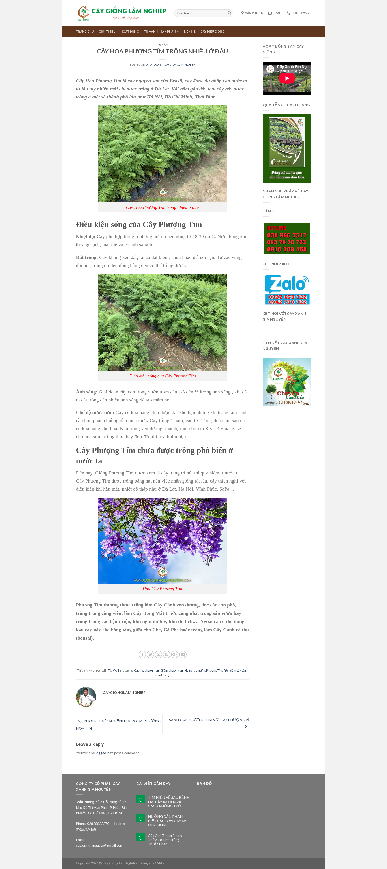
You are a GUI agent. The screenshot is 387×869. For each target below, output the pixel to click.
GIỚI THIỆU (107, 31)
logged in (102, 753)
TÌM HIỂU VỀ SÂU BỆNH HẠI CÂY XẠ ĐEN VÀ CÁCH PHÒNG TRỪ (169, 801)
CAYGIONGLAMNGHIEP (179, 64)
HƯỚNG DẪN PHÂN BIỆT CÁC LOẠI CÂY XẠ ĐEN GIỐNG (167, 820)
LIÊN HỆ (190, 31)
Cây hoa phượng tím (147, 670)
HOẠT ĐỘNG (129, 31)
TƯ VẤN (149, 31)
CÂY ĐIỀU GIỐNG (212, 31)
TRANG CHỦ (85, 31)
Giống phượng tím (172, 670)
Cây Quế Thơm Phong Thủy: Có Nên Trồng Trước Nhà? (165, 839)
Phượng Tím (214, 670)
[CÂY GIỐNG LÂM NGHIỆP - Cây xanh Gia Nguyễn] (122, 13)
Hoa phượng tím (195, 670)
